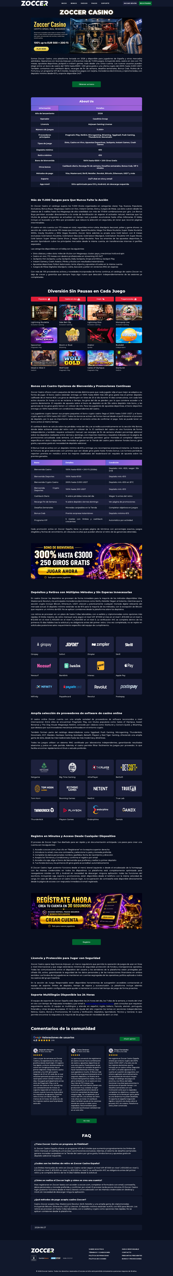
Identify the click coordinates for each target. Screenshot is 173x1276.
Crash (99, 299)
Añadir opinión (130, 1039)
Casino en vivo (71, 299)
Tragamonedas (127, 299)
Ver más (86, 1121)
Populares (43, 299)
